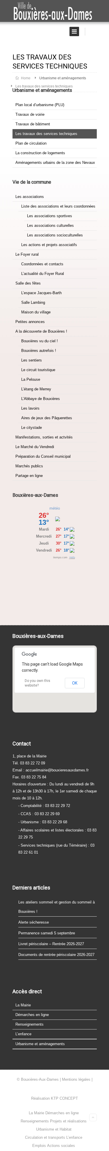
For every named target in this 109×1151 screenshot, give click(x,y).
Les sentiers (31, 360)
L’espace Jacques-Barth (41, 293)
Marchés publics (29, 466)
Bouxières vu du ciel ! (39, 341)
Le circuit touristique (38, 370)
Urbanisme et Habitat (54, 1129)
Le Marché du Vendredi (34, 447)
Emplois (39, 1145)
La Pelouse (30, 379)
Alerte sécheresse (33, 922)
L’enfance (23, 1034)
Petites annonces (30, 322)
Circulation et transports (45, 1137)
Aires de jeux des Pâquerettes (46, 418)
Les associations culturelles (50, 225)
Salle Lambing (33, 302)
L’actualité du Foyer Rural (42, 273)
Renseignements (29, 1024)
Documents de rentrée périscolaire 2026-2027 (56, 954)
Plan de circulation (31, 143)
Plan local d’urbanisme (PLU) (39, 105)
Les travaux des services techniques (46, 133)
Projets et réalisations (68, 1121)
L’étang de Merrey (36, 389)
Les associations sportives (49, 216)
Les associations (29, 196)
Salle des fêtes (28, 283)
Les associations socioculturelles (55, 235)
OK (74, 683)
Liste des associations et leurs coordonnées (58, 206)
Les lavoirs (30, 408)
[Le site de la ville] (54, 11)
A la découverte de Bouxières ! (41, 331)
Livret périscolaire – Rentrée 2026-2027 (51, 944)
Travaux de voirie (29, 114)
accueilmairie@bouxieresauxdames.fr (57, 770)
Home (25, 78)
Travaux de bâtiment (32, 124)
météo (54, 508)
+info (72, 557)
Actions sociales (61, 1145)
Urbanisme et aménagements (62, 78)
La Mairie (23, 1005)
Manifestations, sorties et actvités (44, 437)
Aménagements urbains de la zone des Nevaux (55, 162)
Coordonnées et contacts (42, 264)
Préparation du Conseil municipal (43, 456)
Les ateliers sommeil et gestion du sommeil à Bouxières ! (56, 907)
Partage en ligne (29, 475)
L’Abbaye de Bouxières (40, 398)
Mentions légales (76, 1079)
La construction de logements (40, 153)
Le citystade (31, 427)
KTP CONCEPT (64, 1098)
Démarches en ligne (32, 1015)
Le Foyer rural (27, 254)
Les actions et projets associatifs (49, 245)
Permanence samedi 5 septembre (46, 933)
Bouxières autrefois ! (38, 350)
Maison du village (36, 312)
